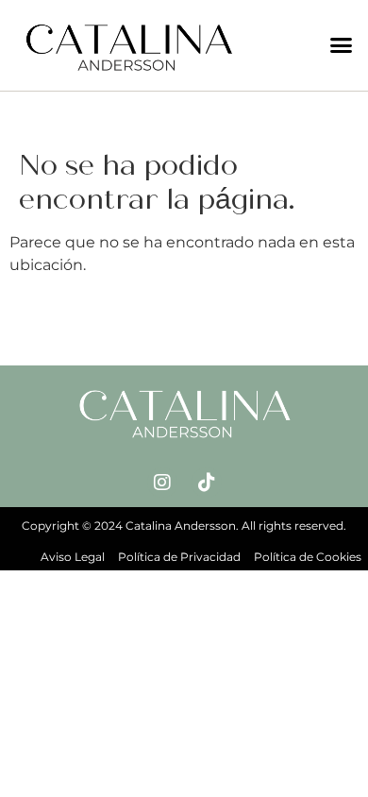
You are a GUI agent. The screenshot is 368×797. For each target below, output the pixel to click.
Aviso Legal (73, 557)
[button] (342, 45)
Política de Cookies (307, 557)
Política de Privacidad (179, 557)
